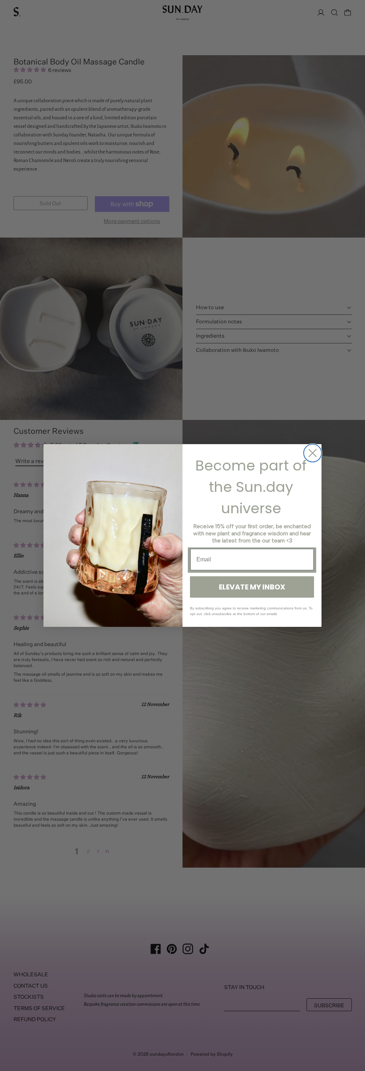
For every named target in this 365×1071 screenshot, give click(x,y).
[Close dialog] (313, 453)
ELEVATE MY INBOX (252, 587)
